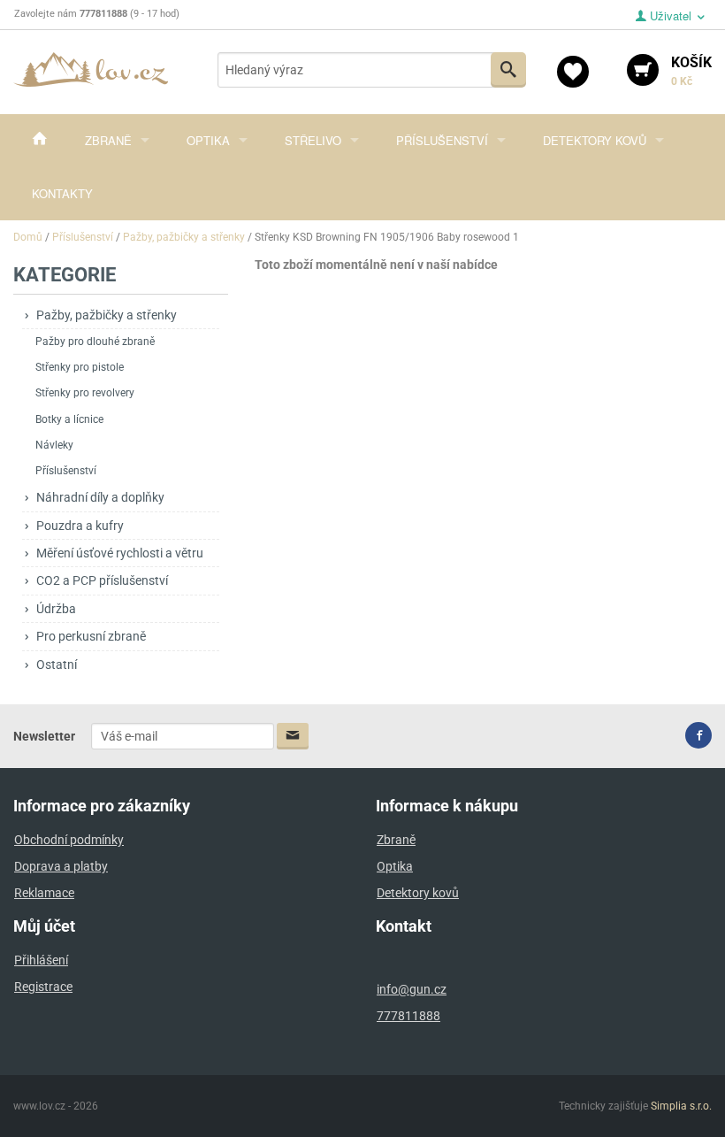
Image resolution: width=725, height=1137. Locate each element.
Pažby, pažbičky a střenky (106, 315)
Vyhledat (508, 70)
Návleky (54, 445)
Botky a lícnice (69, 419)
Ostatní (56, 664)
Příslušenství (442, 140)
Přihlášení (41, 960)
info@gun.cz (411, 989)
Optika (208, 140)
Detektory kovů (594, 140)
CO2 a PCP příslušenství (102, 580)
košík (691, 71)
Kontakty (62, 193)
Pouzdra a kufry (80, 526)
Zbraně (108, 140)
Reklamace (44, 893)
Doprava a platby (61, 866)
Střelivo (313, 140)
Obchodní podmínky (69, 840)
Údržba (56, 609)
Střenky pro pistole (79, 367)
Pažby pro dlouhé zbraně (95, 341)
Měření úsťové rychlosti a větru (119, 553)
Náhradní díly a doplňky (100, 497)
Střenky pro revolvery (84, 393)
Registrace (43, 987)
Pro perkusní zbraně (91, 636)
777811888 (408, 1016)
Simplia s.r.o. (681, 1106)
